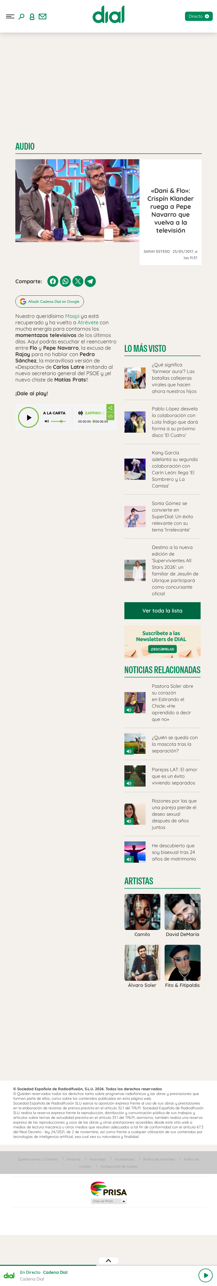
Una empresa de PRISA (108, 1188)
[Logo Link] (108, 14)
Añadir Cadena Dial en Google (53, 301)
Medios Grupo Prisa (109, 1201)
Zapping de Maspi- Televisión (95, 413)
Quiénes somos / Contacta (37, 1159)
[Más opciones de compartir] (110, 408)
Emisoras (73, 1159)
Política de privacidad (159, 1159)
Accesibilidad (124, 1159)
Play (205, 1275)
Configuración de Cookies (119, 1166)
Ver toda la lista (162, 610)
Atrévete (89, 322)
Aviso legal (98, 1159)
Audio (25, 146)
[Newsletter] (42, 16)
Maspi (72, 316)
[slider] (108, 1265)
